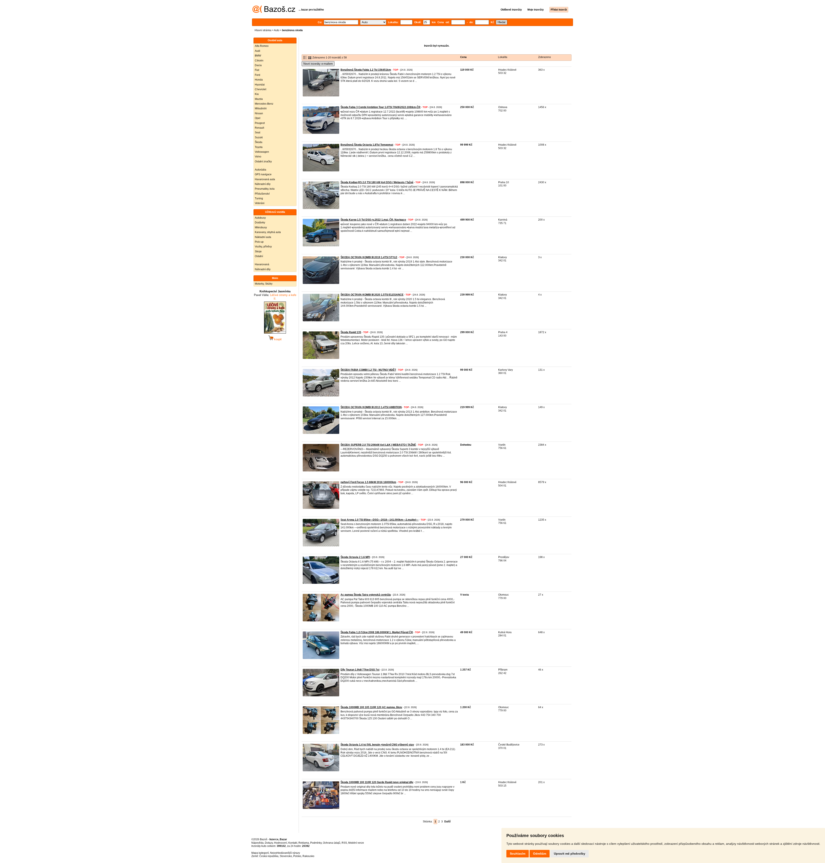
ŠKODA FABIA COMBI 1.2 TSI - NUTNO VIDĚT (368, 369)
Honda (259, 79)
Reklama (303, 842)
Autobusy (260, 217)
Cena (463, 57)
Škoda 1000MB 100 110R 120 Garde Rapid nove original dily (377, 782)
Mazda (259, 99)
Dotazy (269, 842)
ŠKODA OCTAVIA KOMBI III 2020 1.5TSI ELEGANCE (372, 294)
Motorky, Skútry (263, 283)
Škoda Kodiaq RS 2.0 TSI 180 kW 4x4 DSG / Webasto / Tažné (377, 182)
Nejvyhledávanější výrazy (285, 852)
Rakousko (308, 856)
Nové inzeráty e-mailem (318, 63)
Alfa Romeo (262, 45)
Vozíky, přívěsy (263, 246)
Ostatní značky (263, 161)
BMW (258, 55)
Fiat (257, 70)
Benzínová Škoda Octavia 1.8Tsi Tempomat (367, 144)
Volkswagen (262, 151)
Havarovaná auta (265, 179)
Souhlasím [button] (517, 853)
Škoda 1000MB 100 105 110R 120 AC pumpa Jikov (371, 707)
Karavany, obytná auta (268, 232)
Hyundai (260, 84)
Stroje (258, 251)
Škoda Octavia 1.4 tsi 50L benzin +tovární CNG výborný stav (377, 744)
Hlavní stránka (263, 30)
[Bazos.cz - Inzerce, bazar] (273, 12)
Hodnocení (280, 842)
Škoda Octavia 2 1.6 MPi (355, 557)
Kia (257, 94)
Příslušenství (262, 193)
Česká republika (268, 856)
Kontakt (292, 842)
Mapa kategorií (260, 852)
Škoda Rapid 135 (351, 332)
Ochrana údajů (331, 842)
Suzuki (259, 137)
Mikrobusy (261, 227)
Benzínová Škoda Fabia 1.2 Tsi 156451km (366, 69)
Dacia (258, 65)
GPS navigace (263, 174)
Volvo (258, 156)
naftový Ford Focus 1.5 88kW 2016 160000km (368, 482)
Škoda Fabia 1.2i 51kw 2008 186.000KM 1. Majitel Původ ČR (377, 632)
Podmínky (316, 842)
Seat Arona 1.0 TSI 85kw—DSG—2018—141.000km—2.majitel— (380, 519)
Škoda (258, 142)
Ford (257, 74)
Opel (257, 118)
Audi (257, 50)
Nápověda (257, 842)
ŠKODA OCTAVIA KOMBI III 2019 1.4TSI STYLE (369, 257)
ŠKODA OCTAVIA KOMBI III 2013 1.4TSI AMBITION (371, 407)
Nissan (259, 113)
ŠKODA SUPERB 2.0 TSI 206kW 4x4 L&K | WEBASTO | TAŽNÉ (378, 444)
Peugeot (260, 123)
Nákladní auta (263, 237)
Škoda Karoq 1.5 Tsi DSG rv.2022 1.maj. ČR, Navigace (373, 219)
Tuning (259, 198)
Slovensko (286, 856)
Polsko (297, 856)
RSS (344, 842)
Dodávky (260, 222)
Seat (257, 132)
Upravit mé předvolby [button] (569, 853)
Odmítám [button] (539, 853)
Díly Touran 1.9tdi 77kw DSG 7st (360, 669)
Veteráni (259, 203)
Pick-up (259, 241)
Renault (259, 127)
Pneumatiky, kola (265, 188)
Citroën (259, 60)
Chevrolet (260, 89)
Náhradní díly (262, 184)
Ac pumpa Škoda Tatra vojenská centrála (366, 594)
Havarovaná (262, 264)
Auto (276, 30)
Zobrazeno (544, 57)
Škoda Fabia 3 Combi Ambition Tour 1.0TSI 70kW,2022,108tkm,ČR (380, 107)
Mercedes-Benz (264, 103)
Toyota (259, 147)
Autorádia (260, 169)
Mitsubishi (261, 108)
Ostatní (259, 256)
